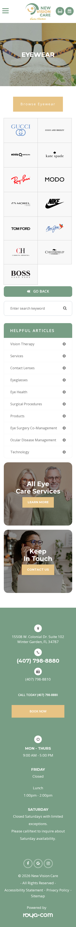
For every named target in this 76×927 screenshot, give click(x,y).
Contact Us (38, 569)
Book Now (38, 711)
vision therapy (22, 344)
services (16, 356)
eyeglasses (19, 380)
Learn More (38, 502)
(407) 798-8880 (38, 660)
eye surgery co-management (33, 428)
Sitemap (38, 896)
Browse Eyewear (38, 104)
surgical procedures (26, 404)
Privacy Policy (57, 890)
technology (19, 452)
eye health (18, 392)
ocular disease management (33, 440)
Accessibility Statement (23, 890)
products (17, 416)
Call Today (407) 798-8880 (38, 695)
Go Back (41, 291)
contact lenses (22, 368)
